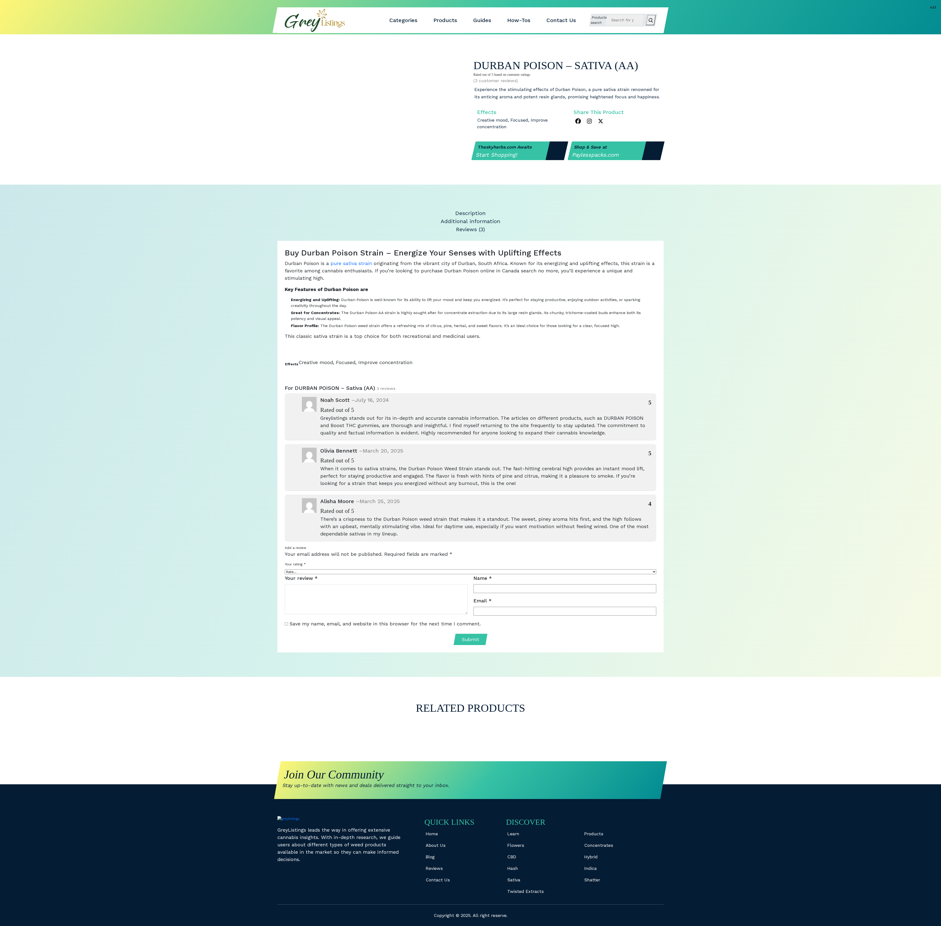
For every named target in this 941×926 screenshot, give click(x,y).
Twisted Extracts (525, 891)
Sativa (513, 879)
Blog (430, 856)
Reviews (434, 868)
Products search (599, 20)
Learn (513, 833)
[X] (600, 121)
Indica (590, 868)
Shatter (592, 879)
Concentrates (598, 845)
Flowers (515, 845)
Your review (301, 578)
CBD (511, 856)
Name (482, 578)
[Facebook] (578, 121)
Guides (482, 20)
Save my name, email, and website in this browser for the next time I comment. (385, 624)
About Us (436, 845)
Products (445, 20)
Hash (512, 868)
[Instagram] (589, 121)
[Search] (651, 20)
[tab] (470, 213)
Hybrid (591, 856)
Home (432, 833)
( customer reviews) (495, 80)
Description (470, 213)
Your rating (295, 564)
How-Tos (518, 20)
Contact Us (561, 20)
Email (482, 601)
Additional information (470, 221)
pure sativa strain (351, 263)
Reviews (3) (470, 229)
